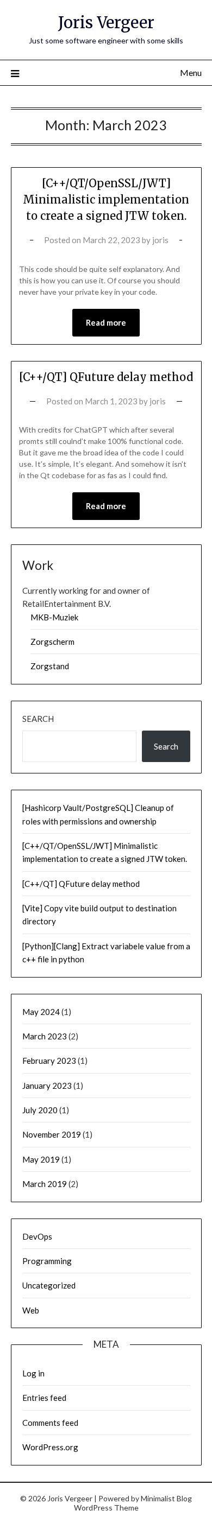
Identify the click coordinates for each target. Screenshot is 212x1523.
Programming (47, 1261)
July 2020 (40, 1110)
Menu (191, 72)
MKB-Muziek (54, 617)
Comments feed (50, 1422)
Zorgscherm (52, 641)
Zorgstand (49, 666)
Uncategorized (49, 1285)
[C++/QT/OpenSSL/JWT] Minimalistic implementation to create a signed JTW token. (106, 199)
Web (30, 1310)
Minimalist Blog (166, 1498)
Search (38, 719)
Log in (33, 1373)
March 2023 (44, 1036)
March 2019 (44, 1184)
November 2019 (51, 1134)
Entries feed (44, 1398)
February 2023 (49, 1060)
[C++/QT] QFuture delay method (106, 377)
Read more (106, 322)
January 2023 (47, 1085)
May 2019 (41, 1159)
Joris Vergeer (106, 22)
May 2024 (41, 1012)
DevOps (37, 1236)
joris (160, 240)
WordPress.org (50, 1447)
